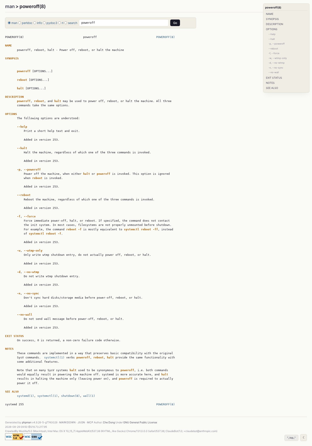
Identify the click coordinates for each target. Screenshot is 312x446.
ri (62, 23)
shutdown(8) (70, 395)
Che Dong (109, 422)
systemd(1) (25, 395)
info (39, 23)
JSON (81, 422)
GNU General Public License (140, 422)
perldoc (27, 23)
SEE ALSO (272, 87)
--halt (271, 39)
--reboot (273, 48)
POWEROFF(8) (165, 37)
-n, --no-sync (275, 67)
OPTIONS (271, 29)
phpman (26, 422)
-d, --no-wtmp (276, 62)
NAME (269, 13)
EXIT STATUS (274, 77)
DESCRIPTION (274, 24)
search (72, 23)
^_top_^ (291, 437)
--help (271, 34)
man (10, 6)
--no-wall (273, 72)
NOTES (270, 82)
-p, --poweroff (276, 43)
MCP (90, 422)
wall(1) (89, 395)
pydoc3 (51, 23)
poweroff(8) (273, 7)
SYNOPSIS (272, 19)
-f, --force (273, 53)
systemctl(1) (54, 357)
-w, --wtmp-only (277, 58)
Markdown (67, 422)
